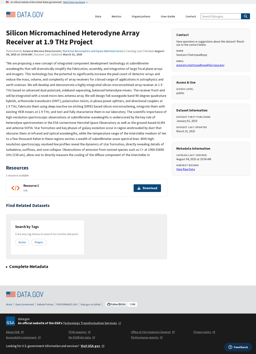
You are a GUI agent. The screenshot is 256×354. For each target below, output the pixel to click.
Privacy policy (203, 332)
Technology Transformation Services (90, 323)
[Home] (24, 14)
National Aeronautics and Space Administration (93, 51)
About (9, 304)
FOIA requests (78, 332)
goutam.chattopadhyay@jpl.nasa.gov (200, 65)
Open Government (24, 304)
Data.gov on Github (91, 304)
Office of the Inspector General (151, 332)
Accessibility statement (21, 337)
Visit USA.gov (91, 346)
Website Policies (45, 304)
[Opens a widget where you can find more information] (238, 347)
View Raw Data (185, 169)
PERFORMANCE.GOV (66, 304)
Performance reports (145, 337)
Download (150, 188)
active (22, 242)
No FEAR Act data (80, 337)
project (39, 242)
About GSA (13, 332)
